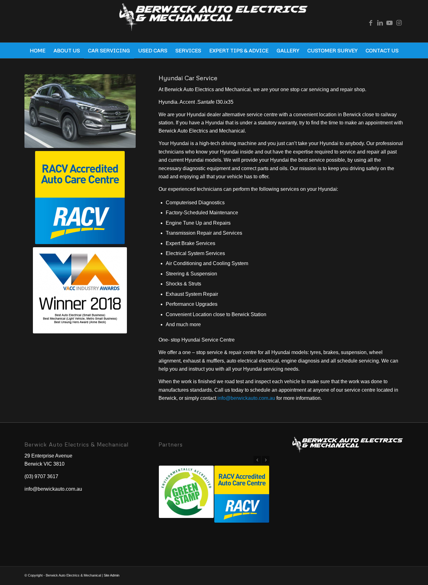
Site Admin (111, 575)
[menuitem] (38, 50)
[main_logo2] (214, 22)
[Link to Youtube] (389, 23)
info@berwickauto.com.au (246, 398)
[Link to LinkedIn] (380, 23)
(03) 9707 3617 (41, 476)
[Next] (265, 459)
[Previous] (257, 459)
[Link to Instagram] (399, 23)
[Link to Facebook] (370, 23)
